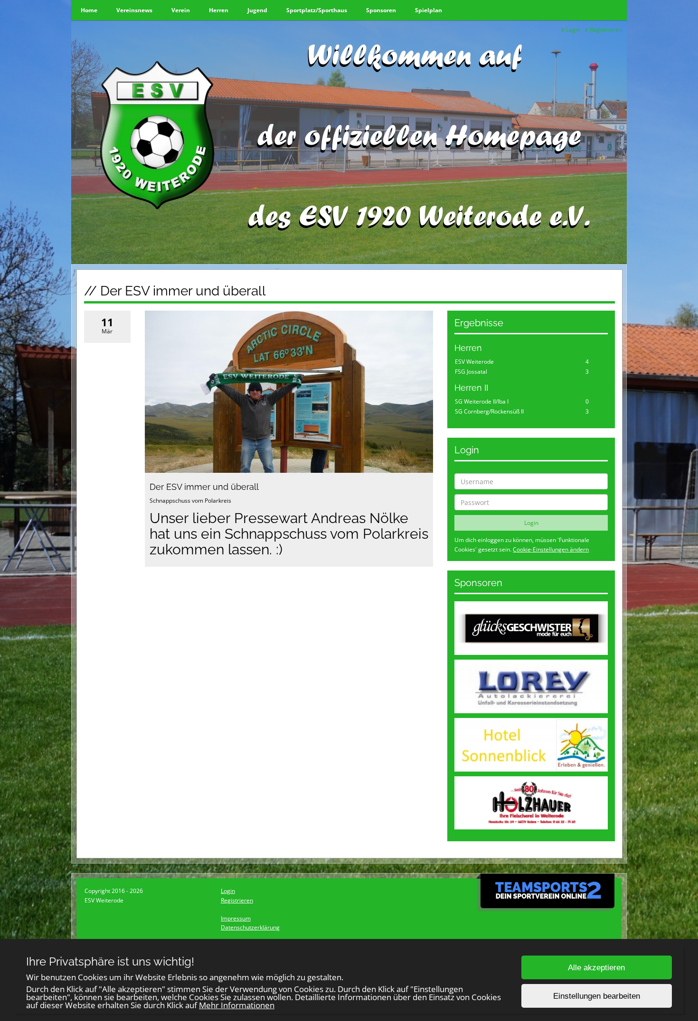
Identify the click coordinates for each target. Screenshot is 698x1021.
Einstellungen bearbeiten (596, 996)
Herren (218, 10)
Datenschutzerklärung (250, 927)
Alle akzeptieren (596, 967)
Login (572, 30)
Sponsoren (381, 10)
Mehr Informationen (236, 1005)
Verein (180, 10)
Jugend (257, 10)
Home (89, 10)
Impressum (236, 918)
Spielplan (428, 10)
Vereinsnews (134, 10)
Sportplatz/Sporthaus (316, 10)
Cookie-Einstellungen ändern (551, 549)
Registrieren (605, 30)
